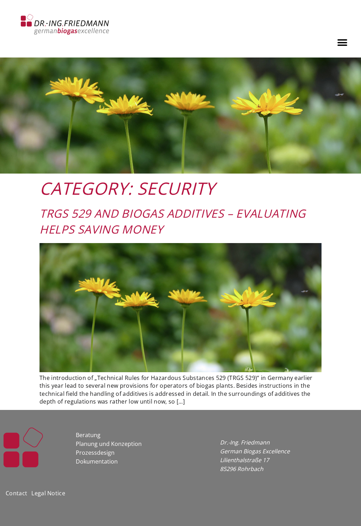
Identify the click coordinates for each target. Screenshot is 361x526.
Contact (16, 493)
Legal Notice (48, 493)
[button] (342, 42)
